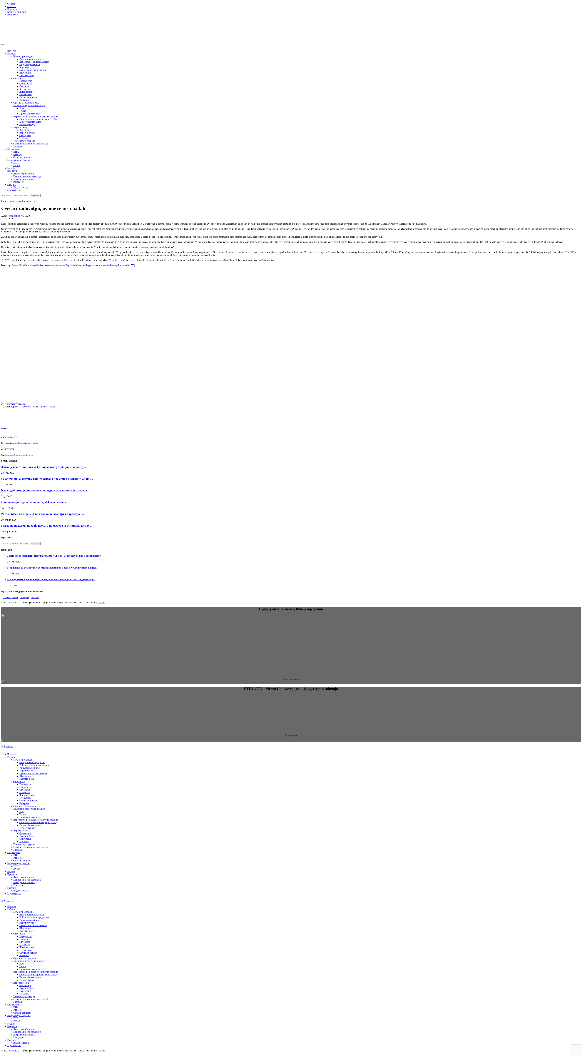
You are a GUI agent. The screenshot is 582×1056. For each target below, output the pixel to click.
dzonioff (13, 216)
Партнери (12, 9)
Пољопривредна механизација (29, 105)
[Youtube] (7, 198)
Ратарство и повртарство (32, 59)
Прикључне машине (29, 113)
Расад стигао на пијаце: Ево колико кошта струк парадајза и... (43, 513)
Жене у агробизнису (23, 173)
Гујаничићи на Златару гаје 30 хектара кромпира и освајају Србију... (47, 478)
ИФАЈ (16, 165)
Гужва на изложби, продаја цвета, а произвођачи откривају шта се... (46, 525)
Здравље (17, 146)
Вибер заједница (291, 679)
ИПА (16, 151)
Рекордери (18, 181)
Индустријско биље (29, 64)
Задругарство (14, 190)
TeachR (101, 602)
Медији (11, 168)
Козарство (24, 89)
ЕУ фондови (13, 149)
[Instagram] (4, 198)
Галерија (11, 184)
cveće (4, 404)
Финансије (25, 130)
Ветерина (24, 100)
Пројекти (12, 171)
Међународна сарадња (18, 160)
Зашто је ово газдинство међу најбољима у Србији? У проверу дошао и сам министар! (54, 555)
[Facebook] (2, 198)
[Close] (2, 898)
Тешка (22, 111)
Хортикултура (26, 67)
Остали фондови (22, 157)
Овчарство (24, 86)
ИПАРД (17, 154)
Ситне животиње (28, 97)
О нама (11, 3)
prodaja (10, 404)
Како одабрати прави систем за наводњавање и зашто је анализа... (45, 490)
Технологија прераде (24, 141)
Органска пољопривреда (26, 102)
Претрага (35, 195)
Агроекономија (21, 127)
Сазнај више (291, 735)
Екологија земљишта (30, 121)
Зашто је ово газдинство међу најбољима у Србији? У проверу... (43, 467)
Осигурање (25, 135)
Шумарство (25, 72)
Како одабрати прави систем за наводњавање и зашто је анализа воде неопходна (51, 579)
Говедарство (25, 81)
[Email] (9, 198)
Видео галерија (21, 187)
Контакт (11, 6)
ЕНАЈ (16, 162)
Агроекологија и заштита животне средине (35, 116)
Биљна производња (23, 56)
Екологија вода (27, 124)
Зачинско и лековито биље (33, 70)
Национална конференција (27, 176)
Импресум (12, 14)
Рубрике (11, 53)
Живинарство (26, 91)
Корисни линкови (16, 12)
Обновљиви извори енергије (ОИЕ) (38, 119)
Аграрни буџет (27, 132)
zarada (23, 404)
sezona (17, 404)
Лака (21, 108)
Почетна (11, 51)
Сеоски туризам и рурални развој (30, 143)
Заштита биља (26, 75)
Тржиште (24, 138)
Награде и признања (24, 179)
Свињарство (25, 83)
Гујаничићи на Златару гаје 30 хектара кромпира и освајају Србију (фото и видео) (52, 567)
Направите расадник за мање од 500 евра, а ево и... (34, 502)
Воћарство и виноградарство (34, 61)
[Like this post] (18, 406)
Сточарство (19, 78)
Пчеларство (25, 94)
